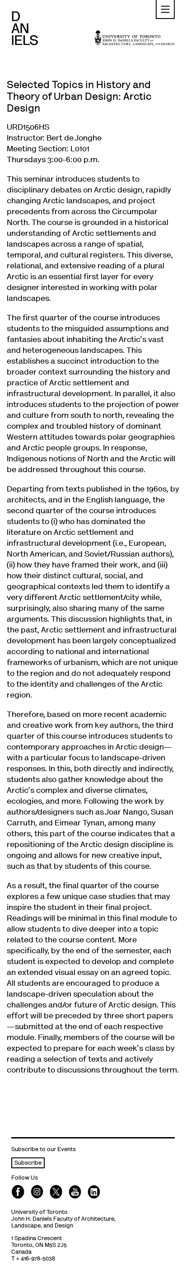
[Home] (24, 28)
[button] (165, 9)
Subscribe (28, 1163)
